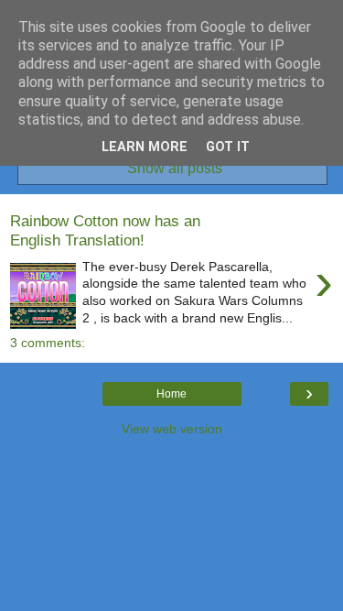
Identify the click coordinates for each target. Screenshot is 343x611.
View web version (172, 428)
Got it (228, 147)
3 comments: (47, 342)
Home (171, 393)
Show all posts (174, 168)
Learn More (145, 147)
